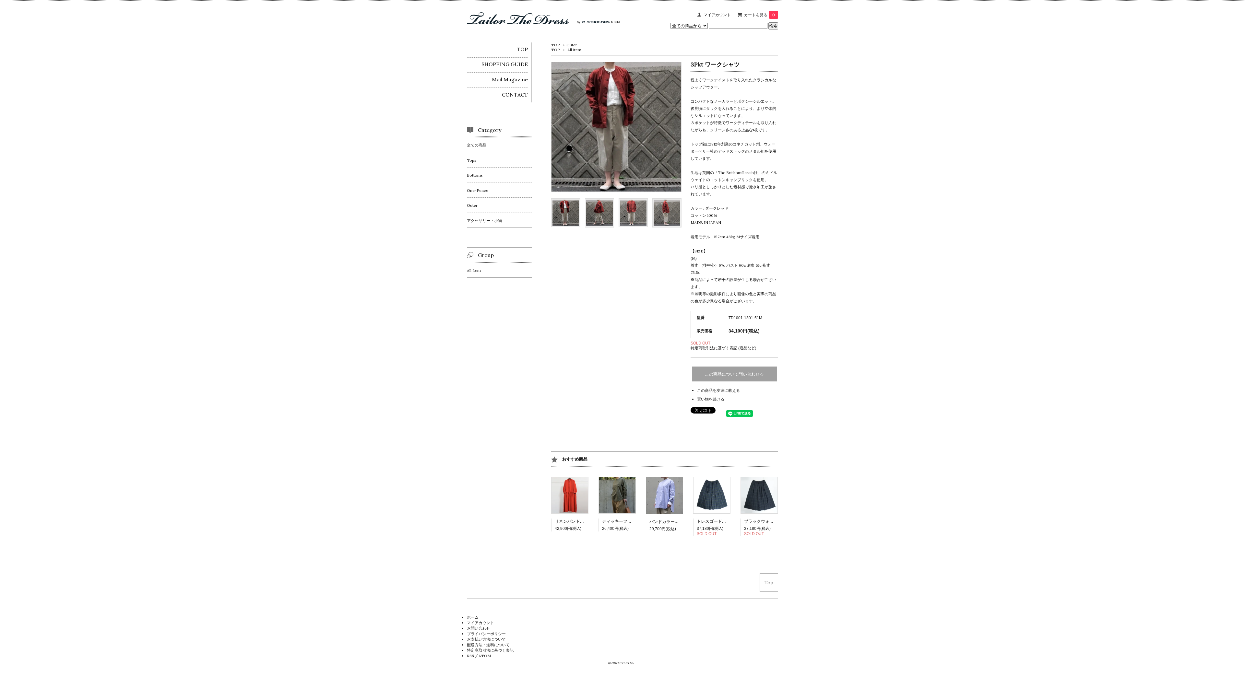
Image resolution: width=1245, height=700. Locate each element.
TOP (555, 44)
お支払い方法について (486, 639)
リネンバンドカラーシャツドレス (586, 521)
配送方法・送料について (488, 644)
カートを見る (759, 14)
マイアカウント (717, 14)
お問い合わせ (478, 628)
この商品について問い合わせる (734, 374)
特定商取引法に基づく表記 (490, 650)
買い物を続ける (710, 399)
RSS (470, 655)
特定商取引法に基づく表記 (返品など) (723, 347)
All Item (574, 49)
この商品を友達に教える (718, 390)
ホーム (473, 617)
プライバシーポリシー (486, 633)
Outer (571, 44)
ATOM (485, 655)
